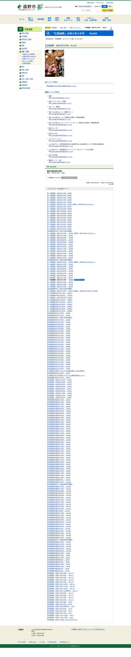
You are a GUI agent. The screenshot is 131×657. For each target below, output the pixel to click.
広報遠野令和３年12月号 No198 (59, 324)
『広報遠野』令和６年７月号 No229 (61, 248)
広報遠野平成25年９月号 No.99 (59, 553)
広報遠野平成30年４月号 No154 (59, 426)
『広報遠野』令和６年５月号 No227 (61, 253)
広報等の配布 (27, 63)
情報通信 (24, 82)
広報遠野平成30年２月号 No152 (59, 431)
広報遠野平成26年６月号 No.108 (60, 531)
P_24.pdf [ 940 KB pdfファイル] (60, 162)
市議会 (23, 42)
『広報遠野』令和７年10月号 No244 (60, 213)
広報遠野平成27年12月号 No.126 (60, 491)
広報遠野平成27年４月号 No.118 (60, 508)
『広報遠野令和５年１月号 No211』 (61, 293)
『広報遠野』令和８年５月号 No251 (60, 197)
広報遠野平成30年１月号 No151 (59, 433)
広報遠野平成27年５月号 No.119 (60, 506)
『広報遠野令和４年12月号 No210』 (61, 295)
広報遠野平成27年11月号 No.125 (60, 493)
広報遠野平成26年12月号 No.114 (60, 517)
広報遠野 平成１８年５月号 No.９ (60, 602)
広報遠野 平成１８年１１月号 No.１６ (62, 586)
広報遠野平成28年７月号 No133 (59, 473)
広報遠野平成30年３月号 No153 (59, 428)
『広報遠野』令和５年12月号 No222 (61, 266)
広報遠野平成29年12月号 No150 (60, 435)
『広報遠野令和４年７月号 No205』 (61, 306)
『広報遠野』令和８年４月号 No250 (60, 200)
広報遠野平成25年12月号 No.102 (60, 546)
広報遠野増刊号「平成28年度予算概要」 (61, 484)
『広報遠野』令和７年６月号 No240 (60, 222)
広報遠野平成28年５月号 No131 (59, 477)
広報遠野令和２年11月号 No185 (59, 353)
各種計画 (24, 72)
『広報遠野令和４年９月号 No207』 (61, 302)
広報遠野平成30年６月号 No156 (59, 422)
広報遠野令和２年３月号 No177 (59, 373)
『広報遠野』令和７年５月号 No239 (60, 224)
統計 (22, 66)
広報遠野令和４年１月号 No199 (59, 322)
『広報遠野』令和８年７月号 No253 (60, 193)
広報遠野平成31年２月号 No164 (59, 404)
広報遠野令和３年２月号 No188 (59, 346)
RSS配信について (65, 642)
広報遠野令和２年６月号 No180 (59, 364)
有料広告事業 (25, 88)
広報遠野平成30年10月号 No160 (60, 413)
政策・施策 (25, 69)
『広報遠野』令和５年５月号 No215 (61, 282)
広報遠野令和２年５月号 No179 (59, 366)
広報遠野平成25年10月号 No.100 (60, 551)
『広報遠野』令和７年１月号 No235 (61, 235)
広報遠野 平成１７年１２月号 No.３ (61, 615)
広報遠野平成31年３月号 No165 (59, 402)
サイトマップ (100, 2)
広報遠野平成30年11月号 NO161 (60, 411)
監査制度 (24, 85)
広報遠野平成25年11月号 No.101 (60, 548)
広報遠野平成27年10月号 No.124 (60, 495)
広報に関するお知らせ (29, 56)
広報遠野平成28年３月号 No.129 (60, 482)
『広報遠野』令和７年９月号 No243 (60, 215)
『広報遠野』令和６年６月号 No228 (61, 251)
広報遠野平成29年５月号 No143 (59, 451)
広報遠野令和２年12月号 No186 (59, 351)
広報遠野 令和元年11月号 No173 (60, 384)
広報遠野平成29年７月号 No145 (59, 446)
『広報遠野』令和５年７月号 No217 (61, 277)
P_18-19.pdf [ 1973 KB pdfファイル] (61, 146)
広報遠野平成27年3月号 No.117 (59, 511)
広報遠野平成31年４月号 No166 (59, 400)
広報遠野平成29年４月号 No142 (59, 453)
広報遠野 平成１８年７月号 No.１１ (61, 597)
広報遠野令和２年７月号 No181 (59, 362)
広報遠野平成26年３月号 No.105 (60, 537)
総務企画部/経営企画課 (69, 177)
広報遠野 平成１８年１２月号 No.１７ (62, 584)
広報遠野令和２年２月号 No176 (59, 377)
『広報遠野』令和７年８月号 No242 (60, 217)
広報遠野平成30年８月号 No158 (59, 417)
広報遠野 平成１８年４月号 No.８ (60, 604)
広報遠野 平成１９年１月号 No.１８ (61, 582)
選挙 (22, 45)
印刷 (112, 184)
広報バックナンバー (29, 58)
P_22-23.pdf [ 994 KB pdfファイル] (61, 157)
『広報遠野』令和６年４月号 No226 (61, 255)
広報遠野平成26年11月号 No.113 (60, 519)
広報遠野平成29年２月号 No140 (59, 457)
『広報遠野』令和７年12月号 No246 (60, 208)
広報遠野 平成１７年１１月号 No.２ (61, 617)
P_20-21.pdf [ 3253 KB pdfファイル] (61, 151)
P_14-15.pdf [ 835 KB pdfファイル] (61, 135)
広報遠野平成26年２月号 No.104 (60, 542)
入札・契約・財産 (27, 79)
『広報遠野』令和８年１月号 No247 (60, 206)
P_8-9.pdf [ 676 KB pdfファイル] (60, 119)
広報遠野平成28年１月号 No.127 (60, 488)
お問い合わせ (110, 2)
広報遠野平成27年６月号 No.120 (60, 504)
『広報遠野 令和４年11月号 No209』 (61, 297)
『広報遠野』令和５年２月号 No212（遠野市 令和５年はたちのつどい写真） (73, 291)
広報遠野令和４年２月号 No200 (59, 320)
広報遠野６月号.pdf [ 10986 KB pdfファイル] (62, 86)
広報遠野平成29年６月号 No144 (59, 448)
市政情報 (54, 27)
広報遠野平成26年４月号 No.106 (60, 535)
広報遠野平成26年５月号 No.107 (60, 533)
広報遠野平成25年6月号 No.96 (59, 559)
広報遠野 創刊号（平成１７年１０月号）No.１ (63, 619)
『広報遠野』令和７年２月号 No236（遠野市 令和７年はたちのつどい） (72, 233)
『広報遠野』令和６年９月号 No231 (61, 244)
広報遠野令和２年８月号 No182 (59, 360)
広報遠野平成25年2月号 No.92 (59, 568)
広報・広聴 (25, 51)
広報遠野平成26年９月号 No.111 (60, 524)
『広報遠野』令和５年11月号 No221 (61, 268)
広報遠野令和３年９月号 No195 (59, 331)
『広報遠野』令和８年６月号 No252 (60, 195)
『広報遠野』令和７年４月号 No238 (60, 226)
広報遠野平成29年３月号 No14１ (60, 455)
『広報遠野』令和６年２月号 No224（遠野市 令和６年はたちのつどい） (72, 262)
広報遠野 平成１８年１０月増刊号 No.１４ (63, 591)
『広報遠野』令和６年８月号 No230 (61, 246)
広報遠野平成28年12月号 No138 (60, 462)
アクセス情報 (22, 642)
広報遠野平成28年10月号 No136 (60, 466)
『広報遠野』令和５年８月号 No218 (61, 275)
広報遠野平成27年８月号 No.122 (60, 499)
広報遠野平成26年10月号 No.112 (60, 522)
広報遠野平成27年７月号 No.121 (60, 502)
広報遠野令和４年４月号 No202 (59, 313)
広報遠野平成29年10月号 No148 (60, 440)
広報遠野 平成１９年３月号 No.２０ (61, 577)
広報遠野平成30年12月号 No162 (60, 408)
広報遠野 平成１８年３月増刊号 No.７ (62, 606)
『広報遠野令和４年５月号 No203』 (61, 311)
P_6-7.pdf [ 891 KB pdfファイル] (60, 114)
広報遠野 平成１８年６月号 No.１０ (61, 599)
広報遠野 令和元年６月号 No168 (60, 395)
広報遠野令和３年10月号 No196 (59, 328)
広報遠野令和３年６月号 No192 (59, 337)
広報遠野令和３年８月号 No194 (59, 333)
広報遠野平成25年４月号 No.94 (59, 564)
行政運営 (24, 48)
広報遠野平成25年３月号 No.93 (59, 566)
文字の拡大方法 (52, 642)
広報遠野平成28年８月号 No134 (59, 471)
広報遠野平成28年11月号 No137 (59, 464)
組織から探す (90, 2)
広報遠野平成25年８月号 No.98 (59, 555)
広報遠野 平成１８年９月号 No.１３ (61, 593)
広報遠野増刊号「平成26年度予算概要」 (61, 539)
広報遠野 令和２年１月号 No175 (60, 380)
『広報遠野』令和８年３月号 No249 (60, 202)
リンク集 (42, 642)
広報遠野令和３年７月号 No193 (59, 335)
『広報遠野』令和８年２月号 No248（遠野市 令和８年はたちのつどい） (71, 204)
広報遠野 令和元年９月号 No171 (60, 388)
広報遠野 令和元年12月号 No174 (60, 382)
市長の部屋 (25, 33)
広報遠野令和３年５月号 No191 (59, 340)
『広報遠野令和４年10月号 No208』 (61, 300)
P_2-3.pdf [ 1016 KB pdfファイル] (60, 103)
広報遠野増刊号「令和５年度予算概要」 (61, 288)
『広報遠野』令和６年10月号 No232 (61, 242)
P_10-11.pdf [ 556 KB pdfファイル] (61, 125)
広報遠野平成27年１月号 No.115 (60, 515)
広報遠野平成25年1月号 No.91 (59, 571)
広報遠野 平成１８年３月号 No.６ (60, 608)
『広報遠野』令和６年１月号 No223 (61, 264)
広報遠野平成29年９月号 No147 (59, 442)
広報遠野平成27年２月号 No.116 (60, 513)
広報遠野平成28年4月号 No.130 (59, 480)
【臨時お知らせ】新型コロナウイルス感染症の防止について (67, 375)
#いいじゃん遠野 (28, 61)
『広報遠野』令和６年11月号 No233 (61, 240)
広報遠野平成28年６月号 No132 (59, 475)
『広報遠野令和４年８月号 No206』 (61, 304)
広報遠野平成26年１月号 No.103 (60, 544)
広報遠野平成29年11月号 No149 (59, 437)
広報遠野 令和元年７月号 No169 (60, 393)
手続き (30, 19)
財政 (22, 76)
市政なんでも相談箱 (29, 54)
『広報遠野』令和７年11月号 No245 (60, 211)
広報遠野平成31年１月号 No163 (59, 406)
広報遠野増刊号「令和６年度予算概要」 (61, 260)
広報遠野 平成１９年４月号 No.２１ (61, 575)
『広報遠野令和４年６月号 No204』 (61, 308)
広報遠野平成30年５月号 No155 (59, 424)
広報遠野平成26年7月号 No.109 (59, 528)
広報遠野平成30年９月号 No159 (59, 415)
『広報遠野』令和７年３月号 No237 (60, 228)
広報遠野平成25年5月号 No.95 (59, 562)
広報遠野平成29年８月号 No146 (59, 444)
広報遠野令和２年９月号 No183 (59, 357)
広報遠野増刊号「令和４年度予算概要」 (61, 317)
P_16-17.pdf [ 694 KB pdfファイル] (61, 141)
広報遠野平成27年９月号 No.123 (60, 497)
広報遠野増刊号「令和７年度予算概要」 (61, 231)
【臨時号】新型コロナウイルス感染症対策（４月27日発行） (67, 371)
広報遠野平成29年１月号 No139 (59, 460)
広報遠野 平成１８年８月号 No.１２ (61, 595)
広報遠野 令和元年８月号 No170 (60, 391)
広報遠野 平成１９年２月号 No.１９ (61, 579)
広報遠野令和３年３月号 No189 (59, 344)
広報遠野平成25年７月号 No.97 (59, 557)
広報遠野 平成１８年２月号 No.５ (60, 611)
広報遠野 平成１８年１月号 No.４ (60, 613)
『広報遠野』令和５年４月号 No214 (61, 284)
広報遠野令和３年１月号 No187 (59, 348)
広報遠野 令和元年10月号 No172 (60, 386)
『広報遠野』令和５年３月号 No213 (61, 286)
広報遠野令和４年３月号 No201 (59, 315)
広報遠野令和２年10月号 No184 (59, 355)
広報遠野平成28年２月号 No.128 (60, 486)
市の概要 (24, 36)
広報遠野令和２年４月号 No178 (59, 368)
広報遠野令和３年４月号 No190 (59, 342)
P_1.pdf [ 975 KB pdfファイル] (59, 98)
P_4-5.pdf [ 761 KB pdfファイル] (60, 108)
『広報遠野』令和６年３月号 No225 (61, 257)
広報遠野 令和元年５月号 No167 (60, 397)
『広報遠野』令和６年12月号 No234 (61, 237)
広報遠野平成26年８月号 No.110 (60, 526)
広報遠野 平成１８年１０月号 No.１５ (62, 588)
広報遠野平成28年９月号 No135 (59, 468)
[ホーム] (27, 6)
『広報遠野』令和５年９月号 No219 (61, 273)
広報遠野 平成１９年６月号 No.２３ (61, 573)
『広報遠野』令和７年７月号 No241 (60, 220)
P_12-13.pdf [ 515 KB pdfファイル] (61, 130)
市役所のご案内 (26, 39)
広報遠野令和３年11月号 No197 (59, 326)
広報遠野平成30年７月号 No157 (59, 420)
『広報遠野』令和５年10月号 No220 (61, 271)
